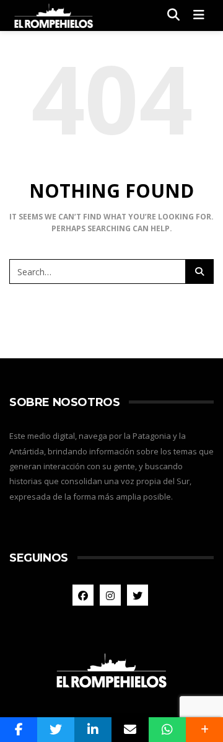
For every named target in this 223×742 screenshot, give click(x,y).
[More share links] (204, 729)
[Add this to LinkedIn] (93, 729)
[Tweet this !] (55, 729)
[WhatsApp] (167, 729)
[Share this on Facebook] (18, 729)
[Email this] (130, 729)
